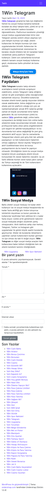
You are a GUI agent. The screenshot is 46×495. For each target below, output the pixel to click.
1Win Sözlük (11, 413)
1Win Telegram (12, 419)
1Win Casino (11, 363)
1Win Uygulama (11, 251)
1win (4, 3)
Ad (4, 297)
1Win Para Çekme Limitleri (18, 388)
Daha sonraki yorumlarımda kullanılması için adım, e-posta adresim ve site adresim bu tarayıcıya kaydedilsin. (23, 330)
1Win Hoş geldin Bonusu (17, 380)
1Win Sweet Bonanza (15, 461)
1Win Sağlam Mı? (13, 399)
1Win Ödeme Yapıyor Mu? (17, 385)
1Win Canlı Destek (14, 360)
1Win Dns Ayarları (14, 436)
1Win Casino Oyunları (15, 473)
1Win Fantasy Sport (15, 439)
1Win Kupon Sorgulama (16, 453)
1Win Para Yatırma (14, 396)
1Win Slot (10, 405)
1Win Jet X (11, 464)
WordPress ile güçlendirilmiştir (15, 484)
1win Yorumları (12, 425)
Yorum (5, 267)
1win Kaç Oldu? (13, 371)
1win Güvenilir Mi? (14, 365)
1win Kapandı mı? (14, 374)
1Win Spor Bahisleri (33, 251)
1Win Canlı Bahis (13, 348)
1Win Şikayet (12, 402)
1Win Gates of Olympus (16, 442)
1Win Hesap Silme (14, 368)
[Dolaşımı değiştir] (41, 3)
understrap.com (9, 487)
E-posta (6, 307)
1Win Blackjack (13, 433)
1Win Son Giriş (12, 411)
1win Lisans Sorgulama (16, 377)
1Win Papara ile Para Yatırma (19, 456)
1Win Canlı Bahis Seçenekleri (19, 467)
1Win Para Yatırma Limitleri (18, 394)
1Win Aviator (12, 351)
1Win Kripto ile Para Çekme (18, 447)
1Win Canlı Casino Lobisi (17, 470)
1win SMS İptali (13, 408)
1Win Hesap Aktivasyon (16, 444)
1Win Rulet (11, 458)
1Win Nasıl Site (13, 382)
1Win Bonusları (12, 357)
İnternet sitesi (8, 317)
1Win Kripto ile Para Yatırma (18, 450)
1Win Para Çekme (14, 391)
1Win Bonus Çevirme (15, 354)
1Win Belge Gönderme (16, 427)
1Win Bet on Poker (14, 430)
